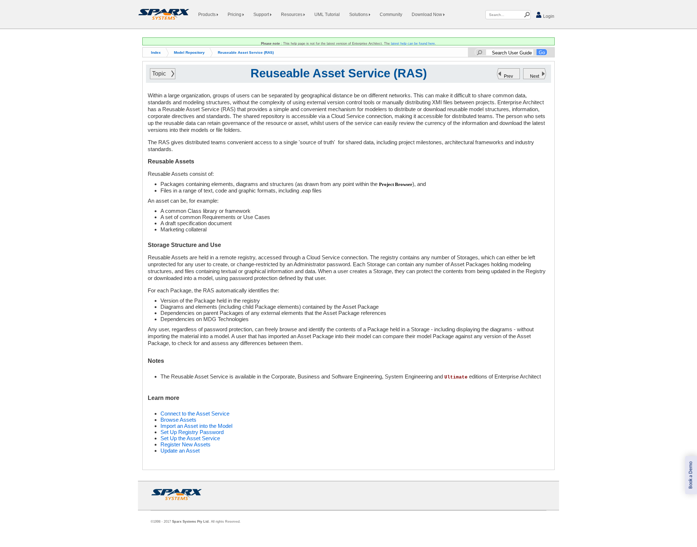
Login (548, 16)
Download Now (427, 14)
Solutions (359, 14)
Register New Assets (185, 444)
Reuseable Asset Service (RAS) (246, 52)
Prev (508, 76)
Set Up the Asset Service (190, 438)
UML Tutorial (327, 14)
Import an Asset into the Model (196, 426)
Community (391, 14)
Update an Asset (180, 450)
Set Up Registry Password (192, 432)
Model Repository (189, 52)
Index (156, 52)
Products (207, 14)
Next (534, 76)
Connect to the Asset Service (194, 413)
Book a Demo (690, 475)
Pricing (235, 14)
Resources (292, 14)
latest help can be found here (413, 43)
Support (261, 14)
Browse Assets (178, 420)
